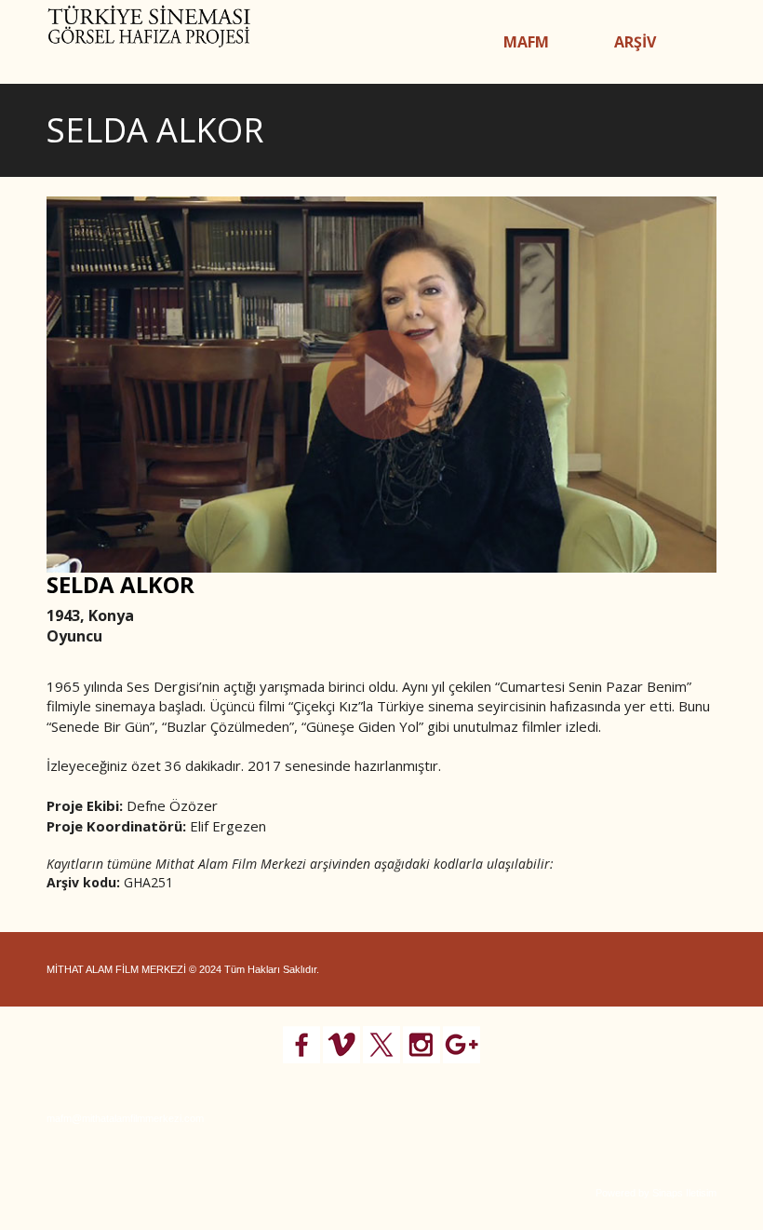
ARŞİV (635, 42)
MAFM (526, 42)
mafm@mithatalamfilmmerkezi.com (125, 1118)
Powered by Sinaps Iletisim (656, 1192)
